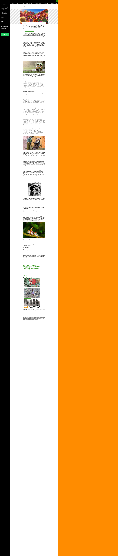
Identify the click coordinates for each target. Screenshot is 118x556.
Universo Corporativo (34, 319)
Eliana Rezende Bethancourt (29, 31)
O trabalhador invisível (26, 267)
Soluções (22, 3)
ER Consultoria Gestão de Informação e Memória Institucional (12, 1)
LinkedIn (25, 275)
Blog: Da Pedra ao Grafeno (53, 3)
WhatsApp (6, 34)
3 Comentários (33, 28)
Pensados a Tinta (40, 259)
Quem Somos (13, 3)
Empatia (25, 319)
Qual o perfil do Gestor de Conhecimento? (30, 265)
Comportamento (26, 318)
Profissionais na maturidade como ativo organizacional (31, 268)
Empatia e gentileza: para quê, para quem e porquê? (33, 26)
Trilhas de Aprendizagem (29, 3)
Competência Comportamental (40, 317)
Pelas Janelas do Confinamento (28, 270)
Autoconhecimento (27, 317)
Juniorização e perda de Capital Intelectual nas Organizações (32, 266)
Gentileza (28, 319)
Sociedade (24, 23)
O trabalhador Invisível (34, 167)
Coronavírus (32, 318)
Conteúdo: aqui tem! (45, 3)
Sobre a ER (18, 3)
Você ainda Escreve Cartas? (27, 269)
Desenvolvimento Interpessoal (39, 318)
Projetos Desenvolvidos (37, 3)
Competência (32, 317)
